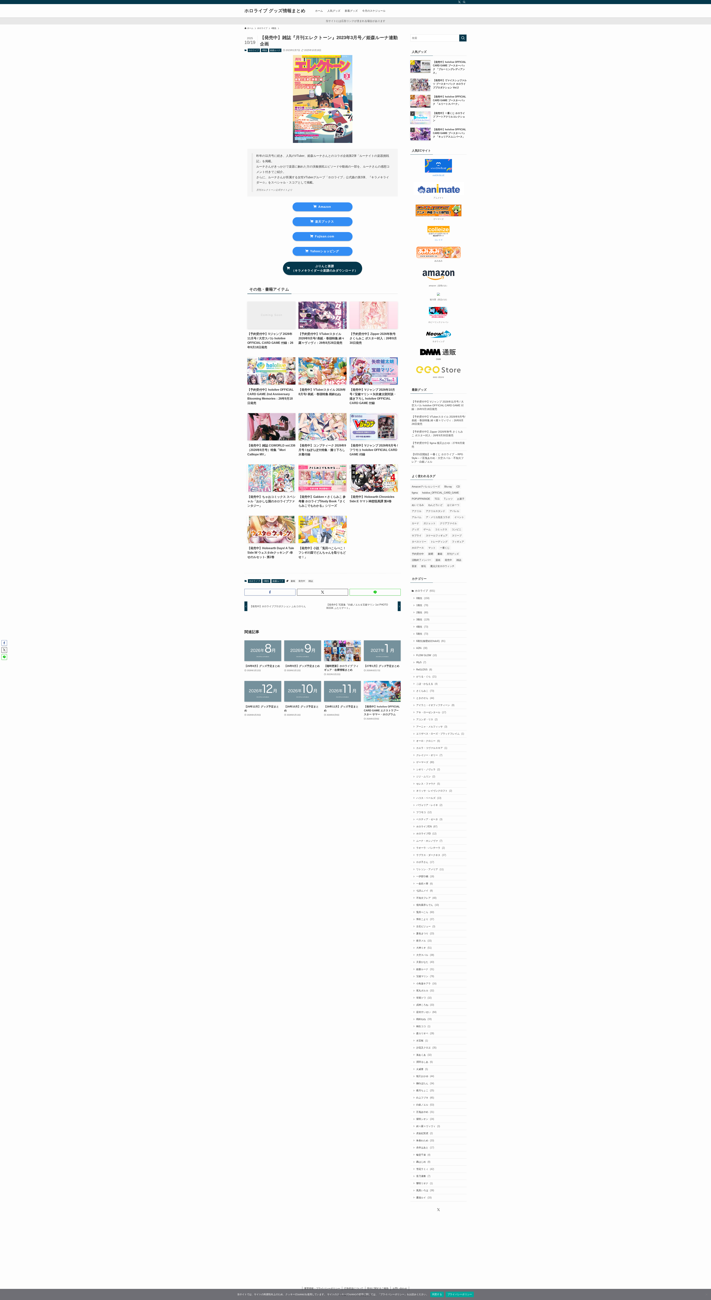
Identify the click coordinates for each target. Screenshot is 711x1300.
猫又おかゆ (425, 1076)
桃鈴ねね (424, 1019)
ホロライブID (426, 833)
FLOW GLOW (426, 655)
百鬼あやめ (425, 1112)
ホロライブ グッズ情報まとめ (275, 11)
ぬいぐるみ (418, 505)
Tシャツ (448, 498)
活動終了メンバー (421, 560)
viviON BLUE (438, 175)
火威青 (422, 1069)
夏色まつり (425, 933)
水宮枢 (422, 1040)
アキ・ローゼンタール (431, 712)
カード (415, 523)
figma (415, 492)
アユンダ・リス (427, 719)
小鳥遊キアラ (426, 983)
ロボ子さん (425, 862)
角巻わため (425, 1140)
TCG (437, 498)
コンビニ (456, 529)
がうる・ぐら (426, 676)
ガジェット (429, 523)
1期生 (422, 605)
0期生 (422, 598)
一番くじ (445, 547)
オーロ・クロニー (428, 741)
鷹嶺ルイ (424, 1197)
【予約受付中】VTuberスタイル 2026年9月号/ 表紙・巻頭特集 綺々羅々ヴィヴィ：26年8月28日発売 (438, 420)
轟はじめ (423, 1161)
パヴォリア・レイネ (429, 805)
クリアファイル (448, 523)
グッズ (415, 529)
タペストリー (419, 541)
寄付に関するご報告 (378, 1288)
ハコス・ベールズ (428, 798)
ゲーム (427, 529)
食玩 (423, 566)
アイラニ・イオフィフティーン (435, 705)
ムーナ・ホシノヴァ (429, 840)
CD (458, 486)
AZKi (421, 648)
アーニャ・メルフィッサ (431, 726)
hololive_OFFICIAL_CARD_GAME (440, 492)
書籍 (293, 581)
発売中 (301, 581)
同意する (437, 1294)
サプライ (416, 535)
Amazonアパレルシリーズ (426, 486)
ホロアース (418, 547)
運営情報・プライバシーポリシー (322, 1288)
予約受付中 (418, 554)
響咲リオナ (424, 1183)
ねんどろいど (435, 505)
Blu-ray (448, 486)
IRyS (421, 662)
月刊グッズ (453, 554)
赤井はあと (425, 1147)
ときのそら (425, 698)
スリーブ (457, 535)
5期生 (422, 633)
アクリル (416, 511)
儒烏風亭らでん (427, 905)
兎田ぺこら (425, 912)
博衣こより (425, 919)
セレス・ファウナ (428, 783)
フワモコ (424, 812)
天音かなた (425, 962)
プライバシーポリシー (460, 1294)
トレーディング (439, 541)
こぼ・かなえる (427, 683)
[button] (270, 592)
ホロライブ (254, 50)
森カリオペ (425, 1033)
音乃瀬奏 (423, 1176)
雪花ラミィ (425, 1169)
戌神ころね (425, 1004)
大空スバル (425, 955)
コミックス (441, 529)
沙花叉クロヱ (426, 1047)
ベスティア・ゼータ (429, 819)
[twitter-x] (459, 2)
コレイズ (438, 240)
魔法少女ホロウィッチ (442, 566)
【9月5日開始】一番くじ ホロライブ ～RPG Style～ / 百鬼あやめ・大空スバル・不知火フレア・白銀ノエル (438, 458)
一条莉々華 (424, 883)
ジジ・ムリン (425, 776)
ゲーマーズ (425, 762)
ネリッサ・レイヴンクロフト (434, 790)
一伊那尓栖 (425, 876)
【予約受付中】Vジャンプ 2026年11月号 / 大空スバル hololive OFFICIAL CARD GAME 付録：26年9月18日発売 (438, 405)
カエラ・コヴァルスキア (431, 748)
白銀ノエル (425, 1104)
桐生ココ (423, 1026)
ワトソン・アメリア (430, 869)
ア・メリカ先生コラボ (438, 517)
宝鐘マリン (425, 976)
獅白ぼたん (425, 1083)
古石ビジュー (425, 926)
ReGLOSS (424, 669)
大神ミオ (424, 947)
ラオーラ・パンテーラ (430, 847)
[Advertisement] (438, 1241)
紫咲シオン (425, 1119)
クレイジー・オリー (429, 755)
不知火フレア (426, 898)
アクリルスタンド (435, 511)
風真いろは (425, 1190)
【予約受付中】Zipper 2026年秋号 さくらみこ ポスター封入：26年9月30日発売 (437, 433)
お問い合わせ (400, 1288)
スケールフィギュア (437, 535)
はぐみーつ (453, 505)
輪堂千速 (423, 1154)
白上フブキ (425, 1097)
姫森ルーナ (275, 50)
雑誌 (310, 581)
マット (431, 547)
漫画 (437, 560)
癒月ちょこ (425, 1090)
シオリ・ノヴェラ (428, 769)
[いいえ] (706, 1294)
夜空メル (424, 940)
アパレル (454, 511)
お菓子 (460, 498)
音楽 (414, 566)
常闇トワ (424, 997)
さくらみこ (425, 690)
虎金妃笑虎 (424, 1133)
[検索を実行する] (463, 38)
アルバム (416, 517)
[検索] (464, 2)
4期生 (264, 50)
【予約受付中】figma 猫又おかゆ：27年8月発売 (438, 444)
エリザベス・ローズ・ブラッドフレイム (440, 733)
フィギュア (458, 541)
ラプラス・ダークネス (431, 855)
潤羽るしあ (424, 1062)
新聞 (430, 554)
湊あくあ (424, 1054)
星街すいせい (426, 1012)
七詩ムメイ (424, 890)
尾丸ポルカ (425, 990)
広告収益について (353, 1288)
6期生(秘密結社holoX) (430, 641)
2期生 (422, 612)
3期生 (422, 619)
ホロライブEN (426, 826)
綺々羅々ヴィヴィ (428, 1126)
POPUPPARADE (421, 498)
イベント (459, 517)
